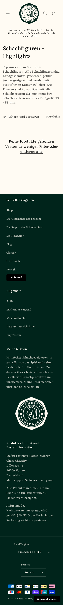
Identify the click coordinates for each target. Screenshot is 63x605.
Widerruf (16, 277)
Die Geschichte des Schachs (24, 219)
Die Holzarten (15, 236)
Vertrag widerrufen (47, 599)
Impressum (13, 335)
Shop (9, 210)
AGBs (9, 301)
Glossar (11, 252)
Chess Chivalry (25, 599)
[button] (8, 13)
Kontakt (11, 269)
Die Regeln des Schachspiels (24, 227)
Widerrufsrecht (16, 318)
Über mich (13, 261)
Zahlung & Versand (18, 309)
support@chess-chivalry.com (34, 480)
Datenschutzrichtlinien (21, 326)
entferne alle (31, 151)
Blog (9, 244)
